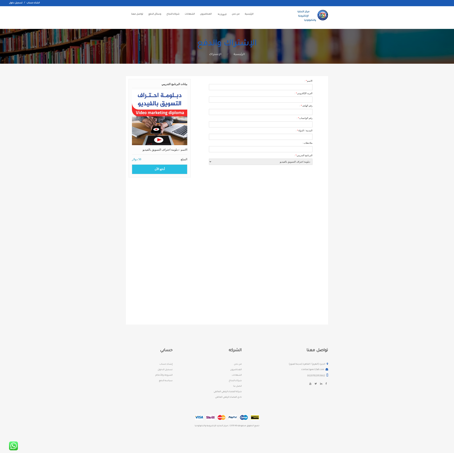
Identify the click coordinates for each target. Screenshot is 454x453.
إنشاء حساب (166, 364)
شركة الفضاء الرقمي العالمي (228, 392)
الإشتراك (215, 54)
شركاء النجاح (173, 14)
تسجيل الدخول (165, 370)
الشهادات (190, 14)
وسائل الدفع (154, 14)
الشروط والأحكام (164, 375)
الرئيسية (249, 14)
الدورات (222, 14)
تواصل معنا (137, 14)
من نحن (236, 14)
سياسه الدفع (166, 381)
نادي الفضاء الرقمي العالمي (228, 397)
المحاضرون (206, 14)
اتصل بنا (237, 386)
